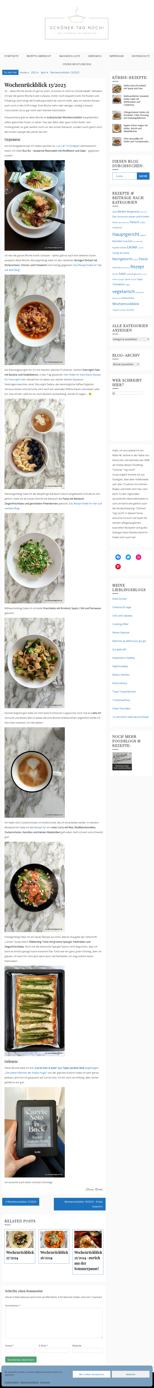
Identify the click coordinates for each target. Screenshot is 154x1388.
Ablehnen (131, 1374)
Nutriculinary (119, 683)
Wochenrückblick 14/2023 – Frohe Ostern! (84, 1204)
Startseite (11, 56)
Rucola (115, 274)
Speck (127, 279)
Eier (114, 216)
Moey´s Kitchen (120, 674)
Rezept (38, 827)
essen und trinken (139, 216)
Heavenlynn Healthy (123, 657)
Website (77, 1345)
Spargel (121, 279)
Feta (114, 222)
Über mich (94, 56)
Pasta (143, 259)
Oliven (135, 259)
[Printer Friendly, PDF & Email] (94, 1189)
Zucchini (130, 309)
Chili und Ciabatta (122, 615)
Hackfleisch (117, 227)
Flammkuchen (123, 223)
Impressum (45, 1382)
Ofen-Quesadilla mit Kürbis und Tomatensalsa (136, 140)
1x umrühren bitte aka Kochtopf (130, 717)
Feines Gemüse (120, 632)
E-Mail (43, 1345)
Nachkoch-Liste (69, 56)
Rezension (126, 267)
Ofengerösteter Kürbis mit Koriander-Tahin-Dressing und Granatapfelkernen (136, 115)
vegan (127, 284)
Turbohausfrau (121, 700)
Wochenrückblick (125, 303)
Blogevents (133, 211)
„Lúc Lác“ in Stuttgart (68, 146)
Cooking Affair (120, 624)
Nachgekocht (122, 259)
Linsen (140, 248)
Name (9, 1345)
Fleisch (134, 222)
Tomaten (118, 284)
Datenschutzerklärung (29, 1382)
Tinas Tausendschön (124, 691)
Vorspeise (140, 292)
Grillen (142, 222)
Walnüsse (116, 298)
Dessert (143, 212)
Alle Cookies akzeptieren (91, 1374)
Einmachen (122, 216)
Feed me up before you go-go (129, 641)
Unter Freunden (121, 708)
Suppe (140, 279)
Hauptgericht (125, 234)
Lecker (132, 247)
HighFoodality (120, 666)
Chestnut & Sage (121, 607)
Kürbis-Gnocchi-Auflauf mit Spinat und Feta (135, 87)
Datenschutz (141, 56)
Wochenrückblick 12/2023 (21, 1201)
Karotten (117, 241)
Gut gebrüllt (119, 649)
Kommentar (13, 1305)
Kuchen (116, 247)
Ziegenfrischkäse (119, 310)
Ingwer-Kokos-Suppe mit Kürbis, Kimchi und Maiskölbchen (136, 128)
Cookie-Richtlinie (12, 1382)
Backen (122, 211)
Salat (122, 274)
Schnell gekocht (133, 274)
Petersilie (116, 267)
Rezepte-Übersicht (39, 56)
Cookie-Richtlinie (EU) (77, 64)
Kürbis (123, 247)
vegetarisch (123, 291)
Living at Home (120, 253)
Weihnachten (127, 297)
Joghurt (143, 235)
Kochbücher (138, 241)
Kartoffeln (128, 241)
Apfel (114, 212)
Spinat (133, 279)
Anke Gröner (119, 598)
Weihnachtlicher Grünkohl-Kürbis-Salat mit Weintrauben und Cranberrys (136, 100)
